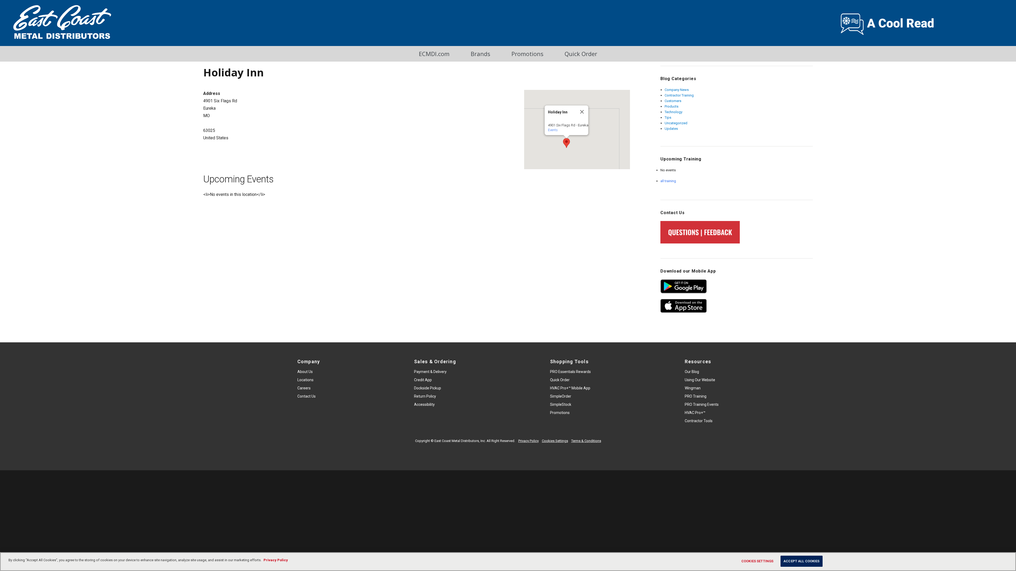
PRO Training (695, 396)
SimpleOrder (560, 396)
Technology (673, 112)
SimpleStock (560, 404)
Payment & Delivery (430, 372)
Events (552, 130)
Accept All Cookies (801, 561)
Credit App (423, 380)
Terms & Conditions (586, 441)
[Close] (581, 111)
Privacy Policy (528, 441)
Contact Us (306, 396)
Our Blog (692, 372)
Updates (671, 129)
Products (671, 106)
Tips (668, 117)
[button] (566, 143)
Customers (673, 101)
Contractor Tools (699, 421)
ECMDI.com (434, 54)
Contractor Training (679, 95)
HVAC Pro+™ (695, 413)
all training (668, 181)
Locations (305, 380)
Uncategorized (676, 123)
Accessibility (424, 404)
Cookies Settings (555, 441)
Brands (480, 54)
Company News (677, 90)
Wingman (693, 388)
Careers (304, 388)
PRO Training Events (702, 404)
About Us (305, 372)
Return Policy (425, 396)
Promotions (527, 54)
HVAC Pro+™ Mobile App (570, 388)
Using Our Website (700, 380)
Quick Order (581, 54)
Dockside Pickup (427, 388)
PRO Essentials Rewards (570, 372)
